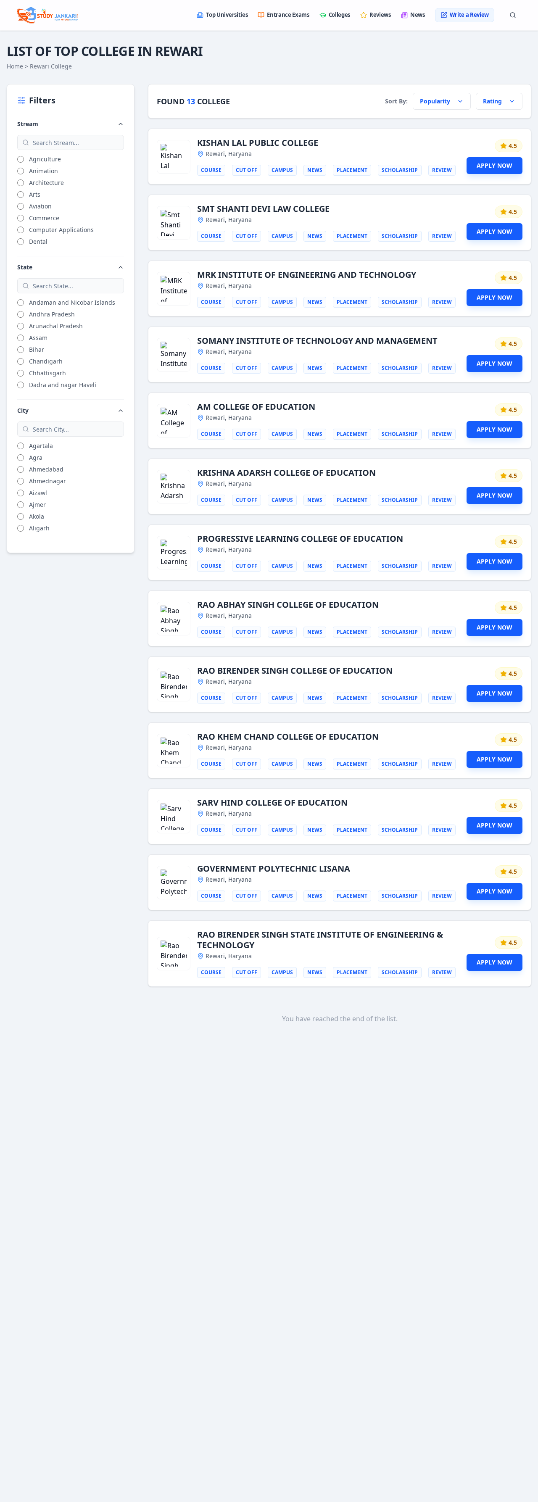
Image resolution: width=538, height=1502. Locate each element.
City (23, 410)
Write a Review (469, 14)
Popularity (435, 101)
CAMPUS (282, 170)
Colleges (339, 14)
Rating (492, 101)
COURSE (211, 170)
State (24, 267)
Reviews (380, 14)
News (417, 14)
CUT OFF (246, 170)
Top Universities (227, 14)
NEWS (314, 170)
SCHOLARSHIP (400, 170)
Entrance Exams (288, 14)
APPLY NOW (494, 165)
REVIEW (442, 170)
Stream (27, 124)
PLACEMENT (352, 170)
